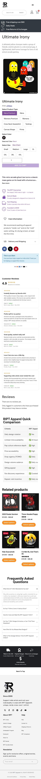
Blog (23, 730)
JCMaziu (9, 106)
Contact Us (24, 723)
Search (21, 12)
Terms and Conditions (12, 776)
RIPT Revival (6, 741)
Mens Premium (9, 113)
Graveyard (5, 734)
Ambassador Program (8, 730)
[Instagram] (13, 710)
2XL (5, 155)
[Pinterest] (17, 710)
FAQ (23, 719)
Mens (22, 113)
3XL (12, 155)
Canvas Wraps (9, 129)
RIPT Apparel (16, 772)
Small (6, 149)
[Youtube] (25, 710)
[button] (32, 5)
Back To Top (20, 671)
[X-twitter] (5, 710)
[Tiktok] (21, 710)
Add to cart (20, 165)
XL (33, 149)
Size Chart (16, 145)
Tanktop (28, 124)
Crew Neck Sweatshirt (12, 124)
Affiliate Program (7, 727)
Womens (25, 119)
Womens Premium (11, 119)
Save (6, 495)
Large (25, 149)
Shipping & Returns (26, 727)
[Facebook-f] (9, 710)
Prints (22, 129)
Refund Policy (32, 776)
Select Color (6, 134)
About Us (5, 737)
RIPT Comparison (26, 734)
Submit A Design (7, 723)
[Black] (4, 137)
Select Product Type (10, 109)
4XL (20, 155)
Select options (9, 523)
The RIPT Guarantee (14, 190)
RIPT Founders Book (8, 745)
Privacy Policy (23, 776)
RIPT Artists (6, 719)
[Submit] (32, 762)
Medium (16, 149)
